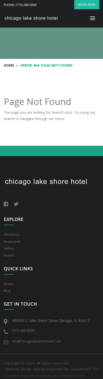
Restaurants (12, 241)
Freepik (25, 375)
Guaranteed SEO (84, 368)
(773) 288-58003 (23, 330)
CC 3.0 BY (79, 375)
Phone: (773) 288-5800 (20, 5)
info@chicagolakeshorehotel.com (36, 341)
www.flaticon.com (46, 375)
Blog (7, 291)
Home (9, 65)
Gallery (9, 248)
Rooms (9, 255)
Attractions (11, 234)
